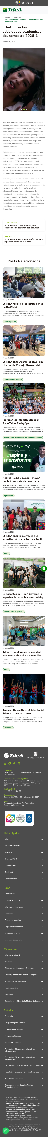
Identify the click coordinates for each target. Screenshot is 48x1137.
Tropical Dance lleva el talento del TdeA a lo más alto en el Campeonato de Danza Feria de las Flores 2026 (23, 711)
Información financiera (14, 907)
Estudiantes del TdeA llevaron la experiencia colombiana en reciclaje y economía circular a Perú (24, 595)
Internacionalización (13, 955)
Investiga (8, 852)
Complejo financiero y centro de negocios (21, 975)
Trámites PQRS (11, 859)
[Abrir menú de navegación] (43, 10)
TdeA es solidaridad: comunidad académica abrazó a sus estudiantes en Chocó (24, 653)
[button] (21, 109)
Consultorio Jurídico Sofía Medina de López (22, 1001)
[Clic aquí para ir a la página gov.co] (24, 3)
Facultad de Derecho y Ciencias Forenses (22, 1072)
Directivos (9, 913)
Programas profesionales (15, 1023)
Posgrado (9, 1016)
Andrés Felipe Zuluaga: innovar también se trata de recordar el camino (21, 479)
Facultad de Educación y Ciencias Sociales (22, 1065)
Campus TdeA (11, 865)
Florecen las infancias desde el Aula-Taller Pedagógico (21, 421)
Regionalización (11, 988)
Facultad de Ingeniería (14, 1078)
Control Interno (11, 879)
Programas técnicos (13, 1036)
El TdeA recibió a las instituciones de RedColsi (23, 305)
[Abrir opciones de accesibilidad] (44, 569)
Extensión (9, 994)
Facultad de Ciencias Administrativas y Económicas (20, 1050)
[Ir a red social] (5, 763)
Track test (9, 872)
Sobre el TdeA (11, 894)
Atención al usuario (12, 846)
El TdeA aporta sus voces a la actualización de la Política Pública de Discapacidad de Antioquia (23, 537)
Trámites (8, 961)
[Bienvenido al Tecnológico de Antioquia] (24, 756)
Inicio (7, 839)
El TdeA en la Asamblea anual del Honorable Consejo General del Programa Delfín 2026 (23, 363)
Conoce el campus (12, 900)
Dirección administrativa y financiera (19, 968)
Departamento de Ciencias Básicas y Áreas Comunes (20, 1086)
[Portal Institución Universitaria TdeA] (12, 10)
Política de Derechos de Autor (21, 1098)
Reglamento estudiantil (14, 927)
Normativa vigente (12, 933)
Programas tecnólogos (14, 1029)
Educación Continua (13, 1042)
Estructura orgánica (13, 920)
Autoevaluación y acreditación (17, 981)
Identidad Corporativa (13, 940)
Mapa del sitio (24, 1097)
